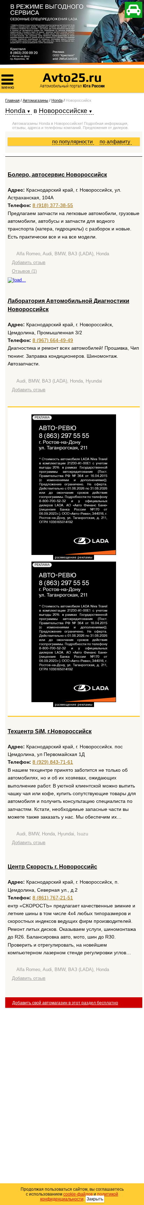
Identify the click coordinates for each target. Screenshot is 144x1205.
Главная (12, 100)
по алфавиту (116, 141)
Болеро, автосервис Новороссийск (57, 175)
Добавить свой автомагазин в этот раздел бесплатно (65, 1002)
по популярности (73, 141)
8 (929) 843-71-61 (53, 762)
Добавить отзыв (28, 262)
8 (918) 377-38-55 (53, 205)
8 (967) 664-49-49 (53, 340)
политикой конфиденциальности (79, 1197)
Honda (57, 100)
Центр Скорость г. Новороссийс (52, 867)
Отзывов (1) (24, 271)
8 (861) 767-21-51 (53, 897)
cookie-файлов (78, 1194)
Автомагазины (35, 100)
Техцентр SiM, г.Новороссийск (50, 731)
